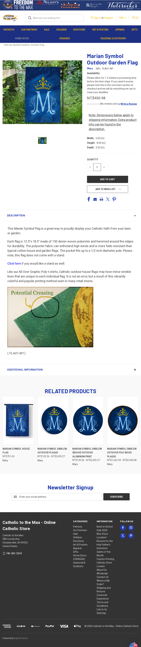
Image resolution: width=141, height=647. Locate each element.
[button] (18, 5)
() (136, 17)
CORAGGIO (64, 38)
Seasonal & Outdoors (113, 38)
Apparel (120, 29)
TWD (121, 17)
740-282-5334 (14, 553)
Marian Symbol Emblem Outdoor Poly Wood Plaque (122, 452)
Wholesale (102, 573)
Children (61, 29)
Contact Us (103, 577)
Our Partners (29, 29)
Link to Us (102, 609)
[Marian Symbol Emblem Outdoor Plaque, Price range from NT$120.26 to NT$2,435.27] (53, 420)
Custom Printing (105, 559)
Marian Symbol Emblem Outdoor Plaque (52, 450)
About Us (102, 569)
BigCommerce (21, 638)
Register (108, 17)
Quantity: (93, 159)
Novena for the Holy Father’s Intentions (105, 545)
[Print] (101, 199)
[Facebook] (88, 199)
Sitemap (101, 613)
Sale (46, 29)
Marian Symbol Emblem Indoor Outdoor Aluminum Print (87, 452)
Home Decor (22, 38)
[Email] (95, 199)
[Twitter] (108, 199)
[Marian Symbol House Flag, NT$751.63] (18, 420)
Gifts (135, 29)
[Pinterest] (114, 199)
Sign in (97, 17)
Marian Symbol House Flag (16, 450)
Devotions (79, 29)
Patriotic (8, 29)
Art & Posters (100, 29)
